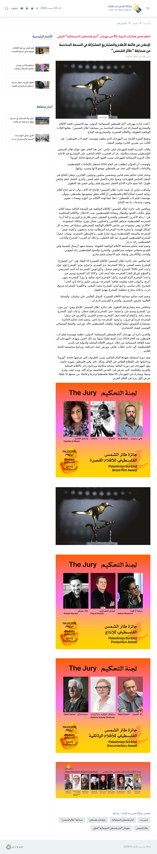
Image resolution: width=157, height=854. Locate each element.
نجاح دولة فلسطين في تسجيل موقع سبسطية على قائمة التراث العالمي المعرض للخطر (22, 122)
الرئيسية (147, 23)
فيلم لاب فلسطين (97, 820)
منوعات (135, 23)
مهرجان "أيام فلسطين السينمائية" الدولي (111, 828)
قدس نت (144, 820)
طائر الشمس (142, 828)
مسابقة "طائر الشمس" (72, 820)
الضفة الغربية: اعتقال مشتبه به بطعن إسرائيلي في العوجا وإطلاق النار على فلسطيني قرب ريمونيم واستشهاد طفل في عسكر (22, 89)
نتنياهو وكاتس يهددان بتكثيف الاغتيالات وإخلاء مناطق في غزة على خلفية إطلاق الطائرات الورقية (22, 70)
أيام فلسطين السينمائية (123, 820)
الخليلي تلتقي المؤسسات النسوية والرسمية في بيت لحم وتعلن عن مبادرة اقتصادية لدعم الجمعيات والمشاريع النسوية (22, 140)
